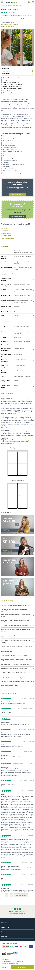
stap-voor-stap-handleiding (21, 440)
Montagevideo (6, 73)
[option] (17, 47)
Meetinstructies (6, 71)
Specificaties (4, 230)
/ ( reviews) (12, 12)
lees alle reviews (21, 895)
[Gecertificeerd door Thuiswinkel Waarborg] (7, 953)
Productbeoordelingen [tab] (7, 238)
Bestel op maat (22, 967)
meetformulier (10, 433)
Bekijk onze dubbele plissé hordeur (9, 24)
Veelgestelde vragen (6, 235)
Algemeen (4, 228)
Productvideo (5, 68)
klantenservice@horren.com (10, 963)
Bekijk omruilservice (17, 216)
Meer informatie (17, 194)
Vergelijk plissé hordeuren (7, 26)
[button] (29, 64)
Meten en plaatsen (6, 233)
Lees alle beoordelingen (17, 913)
